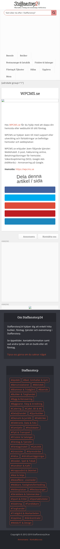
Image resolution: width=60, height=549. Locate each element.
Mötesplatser (19, 489)
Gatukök (36, 446)
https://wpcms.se (25, 169)
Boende (44, 389)
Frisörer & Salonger (22, 437)
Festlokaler (33, 427)
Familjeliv (17, 427)
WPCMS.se (14, 124)
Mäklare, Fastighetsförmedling (28, 484)
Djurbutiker (37, 413)
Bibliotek (39, 384)
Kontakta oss (49, 236)
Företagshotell (20, 446)
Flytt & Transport (21, 432)
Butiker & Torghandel (23, 394)
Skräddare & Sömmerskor (26, 494)
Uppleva (16, 517)
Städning (17, 503)
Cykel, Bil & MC (34, 408)
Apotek (16, 379)
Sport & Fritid (19, 498)
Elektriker (41, 418)
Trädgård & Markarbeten (25, 513)
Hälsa (15, 456)
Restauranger (38, 489)
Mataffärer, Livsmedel (24, 479)
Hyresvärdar (34, 451)
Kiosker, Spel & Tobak (23, 460)
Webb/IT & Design (22, 522)
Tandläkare (33, 503)
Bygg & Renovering (22, 399)
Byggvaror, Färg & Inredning (27, 403)
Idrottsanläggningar (33, 456)
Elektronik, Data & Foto (24, 422)
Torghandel (18, 508)
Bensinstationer (20, 384)
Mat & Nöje (18, 475)
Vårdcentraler (33, 517)
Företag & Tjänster (22, 441)
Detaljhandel (19, 413)
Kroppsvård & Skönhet (24, 470)
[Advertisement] (30, 33)
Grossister (17, 451)
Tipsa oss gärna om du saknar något (26, 354)
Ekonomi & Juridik (21, 418)
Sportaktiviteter (40, 498)
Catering (16, 408)
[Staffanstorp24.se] (30, 4)
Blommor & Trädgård (23, 389)
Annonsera (29, 236)
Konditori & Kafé (21, 465)
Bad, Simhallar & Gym (36, 379)
